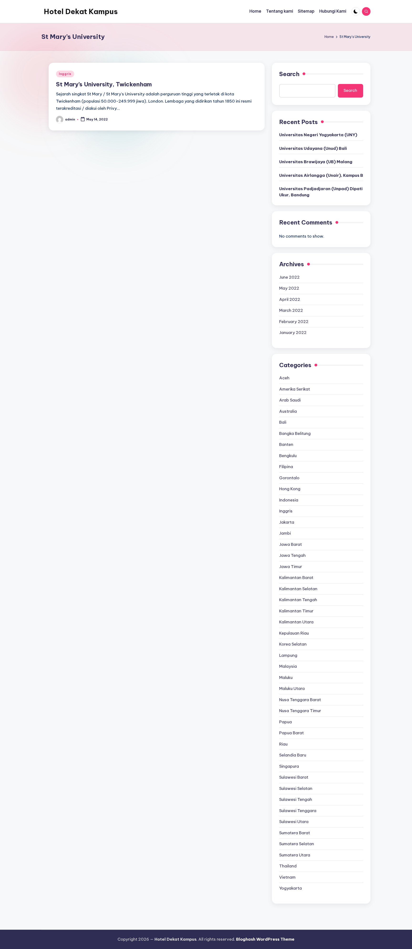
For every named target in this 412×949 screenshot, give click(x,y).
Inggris (65, 74)
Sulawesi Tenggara (297, 810)
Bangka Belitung (295, 433)
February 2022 (294, 321)
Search (289, 74)
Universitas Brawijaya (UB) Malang (315, 161)
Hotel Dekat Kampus (81, 11)
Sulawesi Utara (294, 821)
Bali (282, 422)
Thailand (288, 866)
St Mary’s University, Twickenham (104, 84)
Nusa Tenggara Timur (300, 710)
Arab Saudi (290, 400)
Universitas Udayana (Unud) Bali (313, 148)
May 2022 (289, 288)
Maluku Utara (292, 688)
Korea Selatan (293, 644)
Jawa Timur (290, 566)
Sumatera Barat (294, 832)
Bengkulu (288, 455)
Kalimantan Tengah (298, 599)
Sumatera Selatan (296, 843)
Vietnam (287, 877)
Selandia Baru (292, 755)
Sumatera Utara (294, 855)
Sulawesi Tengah (295, 799)
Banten (286, 444)
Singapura (289, 766)
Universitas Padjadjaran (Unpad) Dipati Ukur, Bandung (321, 192)
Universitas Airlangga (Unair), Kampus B (321, 175)
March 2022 (291, 310)
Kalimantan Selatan (298, 588)
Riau (283, 744)
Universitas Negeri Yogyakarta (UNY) (318, 134)
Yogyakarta (290, 888)
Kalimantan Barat (296, 577)
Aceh (284, 378)
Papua (285, 722)
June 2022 (289, 277)
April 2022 (289, 299)
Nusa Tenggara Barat (300, 699)
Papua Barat (291, 732)
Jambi (285, 533)
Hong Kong (289, 488)
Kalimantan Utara (296, 622)
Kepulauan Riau (294, 633)
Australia (288, 411)
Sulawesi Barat (293, 777)
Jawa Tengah (292, 555)
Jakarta (286, 522)
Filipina (286, 466)
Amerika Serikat (294, 389)
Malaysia (288, 666)
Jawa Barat (290, 544)
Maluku (286, 677)
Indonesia (288, 500)
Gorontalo (289, 477)
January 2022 (293, 332)
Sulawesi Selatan (295, 788)
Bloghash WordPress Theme (265, 939)
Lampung (288, 655)
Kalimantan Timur (296, 611)
